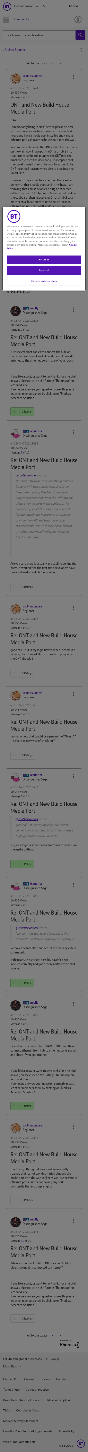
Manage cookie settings (44, 281)
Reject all (44, 270)
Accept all (44, 259)
